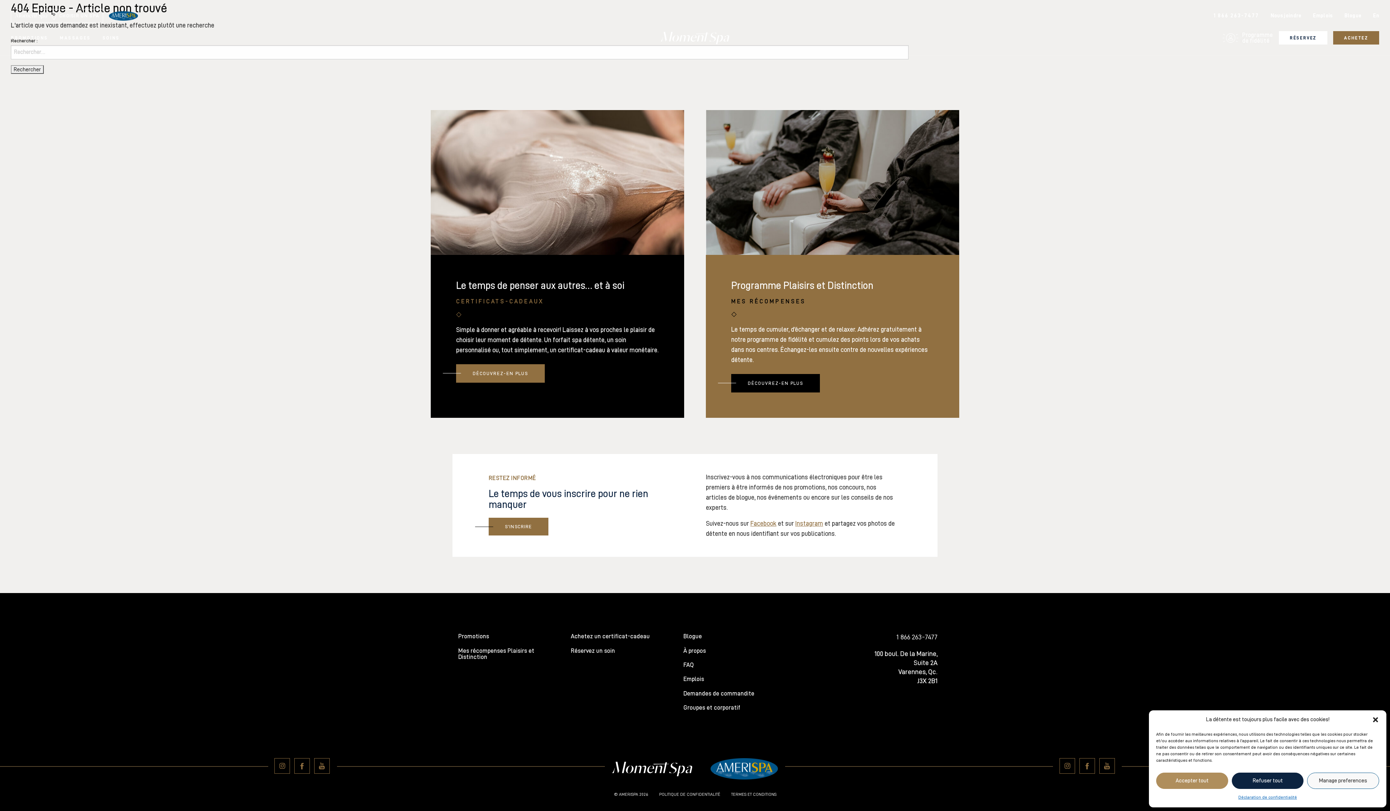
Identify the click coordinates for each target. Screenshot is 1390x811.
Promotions (473, 636)
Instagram (809, 523)
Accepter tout (1192, 780)
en (1376, 15)
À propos (694, 651)
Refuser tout (1268, 780)
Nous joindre (1286, 15)
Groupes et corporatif (711, 708)
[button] (1375, 719)
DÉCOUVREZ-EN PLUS (500, 373)
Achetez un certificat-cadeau (610, 636)
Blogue (1353, 15)
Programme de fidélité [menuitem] (1257, 38)
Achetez (1356, 37)
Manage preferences (1343, 780)
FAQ (688, 665)
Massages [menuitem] (75, 37)
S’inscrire (518, 526)
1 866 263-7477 (1236, 15)
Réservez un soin (593, 651)
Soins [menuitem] (111, 37)
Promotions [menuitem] (29, 37)
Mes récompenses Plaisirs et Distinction (496, 654)
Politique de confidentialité (689, 794)
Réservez (1303, 37)
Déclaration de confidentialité (1267, 797)
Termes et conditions (753, 794)
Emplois (1322, 15)
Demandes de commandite (718, 693)
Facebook (763, 523)
